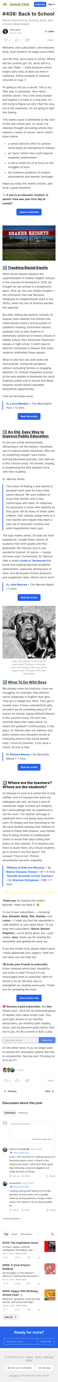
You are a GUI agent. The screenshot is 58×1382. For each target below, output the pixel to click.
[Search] (52, 1234)
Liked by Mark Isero (21, 1152)
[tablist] (15, 1113)
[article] (29, 1250)
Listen (51, 31)
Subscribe (40, 4)
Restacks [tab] (22, 1112)
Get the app (44, 1367)
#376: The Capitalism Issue (20, 1242)
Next (47, 1091)
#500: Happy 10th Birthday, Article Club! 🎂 (20, 1293)
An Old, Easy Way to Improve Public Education (25, 434)
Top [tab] (6, 1234)
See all (9, 1317)
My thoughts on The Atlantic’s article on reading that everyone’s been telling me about (20, 1274)
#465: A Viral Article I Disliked (16, 1267)
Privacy (29, 1357)
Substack (13, 1375)
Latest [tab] (14, 1234)
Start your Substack (21, 1367)
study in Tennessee (33, 560)
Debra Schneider (18, 1149)
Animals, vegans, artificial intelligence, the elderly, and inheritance (17, 1248)
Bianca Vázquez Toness (21, 871)
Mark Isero (15, 30)
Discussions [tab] (26, 1234)
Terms (38, 1357)
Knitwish (13, 1183)
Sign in (51, 4)
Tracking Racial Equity (28, 267)
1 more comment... (12, 1218)
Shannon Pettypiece (25, 880)
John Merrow (18, 584)
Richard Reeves (20, 754)
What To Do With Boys (27, 682)
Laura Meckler (19, 403)
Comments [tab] (9, 1112)
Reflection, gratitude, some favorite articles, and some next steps (21, 1300)
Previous (12, 1091)
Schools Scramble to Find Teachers (30, 875)
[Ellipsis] (54, 1148)
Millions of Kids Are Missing (25, 867)
